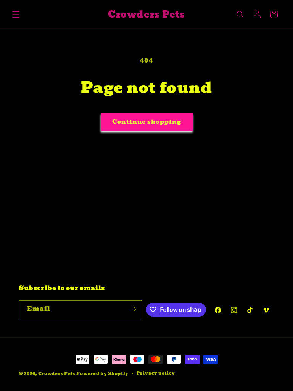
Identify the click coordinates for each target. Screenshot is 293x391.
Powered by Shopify (102, 373)
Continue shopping (146, 121)
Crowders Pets (57, 373)
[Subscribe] (133, 309)
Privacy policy (156, 373)
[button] (16, 14)
